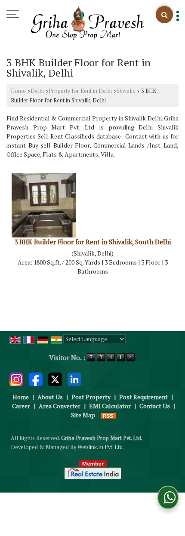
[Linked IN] (74, 379)
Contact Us (154, 406)
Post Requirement (143, 397)
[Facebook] (36, 379)
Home (18, 91)
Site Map (83, 415)
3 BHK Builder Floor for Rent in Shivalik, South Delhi (92, 241)
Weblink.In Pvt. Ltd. (100, 447)
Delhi (37, 91)
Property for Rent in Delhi (80, 91)
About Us (50, 397)
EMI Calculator (110, 406)
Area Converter (59, 406)
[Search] (164, 14)
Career (21, 406)
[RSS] (108, 415)
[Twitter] (55, 379)
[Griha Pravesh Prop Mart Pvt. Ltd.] (87, 24)
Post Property (91, 397)
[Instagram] (16, 379)
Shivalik (126, 91)
